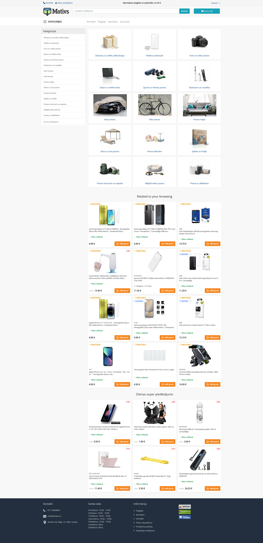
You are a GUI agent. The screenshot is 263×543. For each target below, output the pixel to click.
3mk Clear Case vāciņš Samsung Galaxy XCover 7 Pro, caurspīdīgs (198, 279)
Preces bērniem (50, 93)
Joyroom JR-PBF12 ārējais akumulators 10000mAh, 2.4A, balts (154, 279)
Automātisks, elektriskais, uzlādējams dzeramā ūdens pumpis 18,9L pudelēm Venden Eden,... (108, 277)
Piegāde (102, 21)
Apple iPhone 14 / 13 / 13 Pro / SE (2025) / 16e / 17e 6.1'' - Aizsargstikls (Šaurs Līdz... (109, 373)
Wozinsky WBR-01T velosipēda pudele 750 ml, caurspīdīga (197, 430)
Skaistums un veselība (53, 65)
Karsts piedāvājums (51, 122)
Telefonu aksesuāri (51, 43)
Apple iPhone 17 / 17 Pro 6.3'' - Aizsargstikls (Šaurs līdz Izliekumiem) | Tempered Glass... (109, 324)
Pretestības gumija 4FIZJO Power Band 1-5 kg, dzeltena (152, 477)
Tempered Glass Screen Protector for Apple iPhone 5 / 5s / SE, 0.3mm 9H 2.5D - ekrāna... (109, 428)
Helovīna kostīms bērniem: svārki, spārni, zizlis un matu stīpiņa (154, 428)
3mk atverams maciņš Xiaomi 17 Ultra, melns (197, 325)
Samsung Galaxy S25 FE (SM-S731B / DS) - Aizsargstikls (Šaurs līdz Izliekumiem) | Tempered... (154, 326)
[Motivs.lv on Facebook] (185, 517)
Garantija (124, 21)
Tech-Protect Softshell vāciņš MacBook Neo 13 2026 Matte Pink (107, 477)
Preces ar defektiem (52, 115)
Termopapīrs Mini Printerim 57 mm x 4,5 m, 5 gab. (154, 369)
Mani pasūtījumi (65, 3)
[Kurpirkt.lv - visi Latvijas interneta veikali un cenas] (185, 512)
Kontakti (49, 3)
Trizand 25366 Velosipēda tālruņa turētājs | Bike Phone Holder (198, 373)
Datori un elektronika (52, 54)
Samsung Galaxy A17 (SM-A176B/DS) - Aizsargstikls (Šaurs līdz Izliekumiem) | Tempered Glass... (109, 230)
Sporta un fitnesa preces (54, 60)
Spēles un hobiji (50, 98)
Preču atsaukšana (144, 522)
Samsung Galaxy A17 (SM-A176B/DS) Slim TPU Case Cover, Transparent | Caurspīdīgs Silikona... (154, 230)
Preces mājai (49, 82)
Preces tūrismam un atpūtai (55, 104)
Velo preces (48, 76)
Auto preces (48, 71)
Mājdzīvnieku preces (52, 109)
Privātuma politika (144, 526)
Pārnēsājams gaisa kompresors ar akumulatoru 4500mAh (198, 475)
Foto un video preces (52, 48)
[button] (215, 3)
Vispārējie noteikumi (145, 530)
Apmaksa (113, 21)
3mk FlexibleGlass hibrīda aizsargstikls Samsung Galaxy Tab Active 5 (198, 232)
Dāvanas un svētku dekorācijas (56, 37)
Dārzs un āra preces (52, 87)
